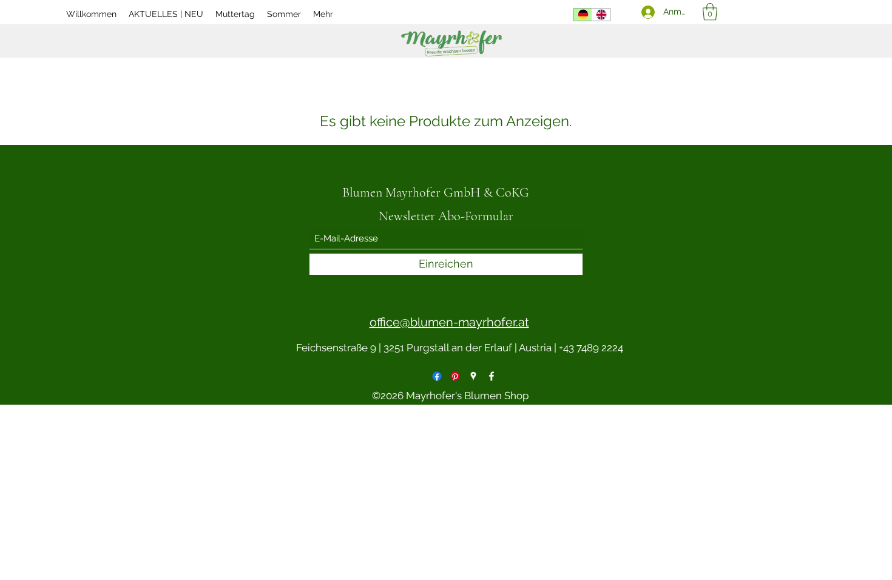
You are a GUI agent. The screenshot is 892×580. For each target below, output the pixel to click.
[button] (710, 12)
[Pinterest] (455, 376)
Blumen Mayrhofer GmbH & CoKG (435, 192)
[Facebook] (437, 376)
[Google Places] (473, 376)
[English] (601, 14)
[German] (583, 14)
